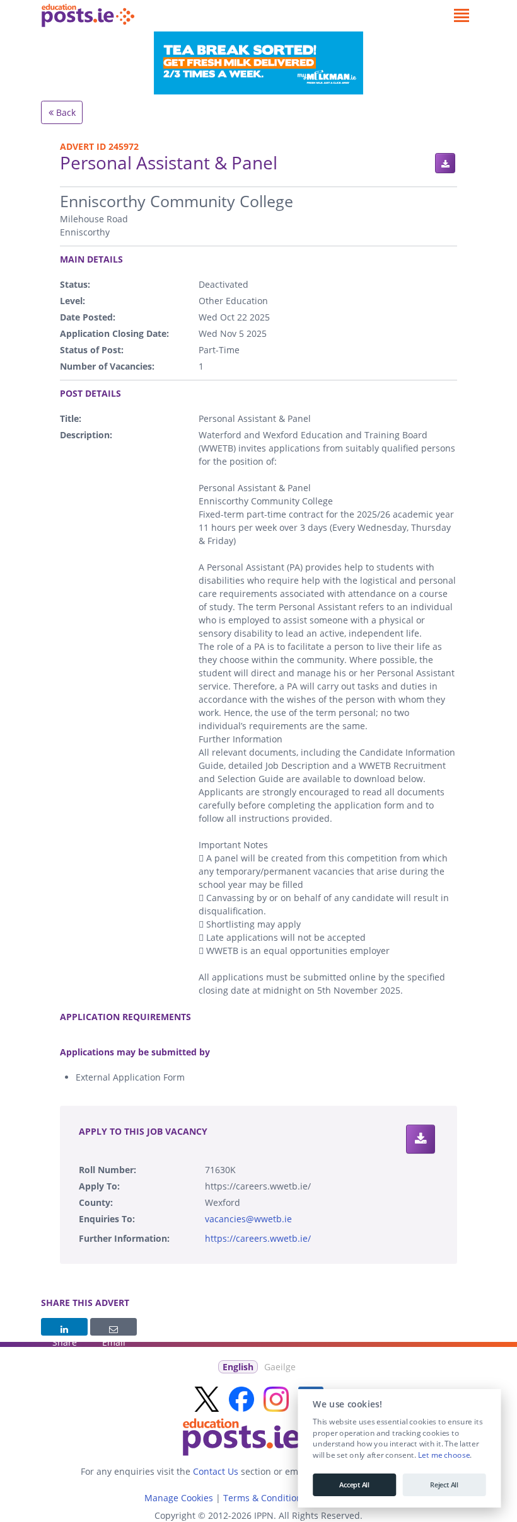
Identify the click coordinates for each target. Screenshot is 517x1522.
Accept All (354, 1484)
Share (64, 1327)
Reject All (444, 1484)
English (238, 1367)
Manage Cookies (178, 1498)
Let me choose (443, 1455)
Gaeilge (280, 1367)
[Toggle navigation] (461, 15)
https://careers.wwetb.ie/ (258, 1238)
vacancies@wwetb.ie (248, 1219)
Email (113, 1327)
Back (65, 112)
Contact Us (215, 1471)
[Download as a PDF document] (445, 163)
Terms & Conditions (264, 1498)
